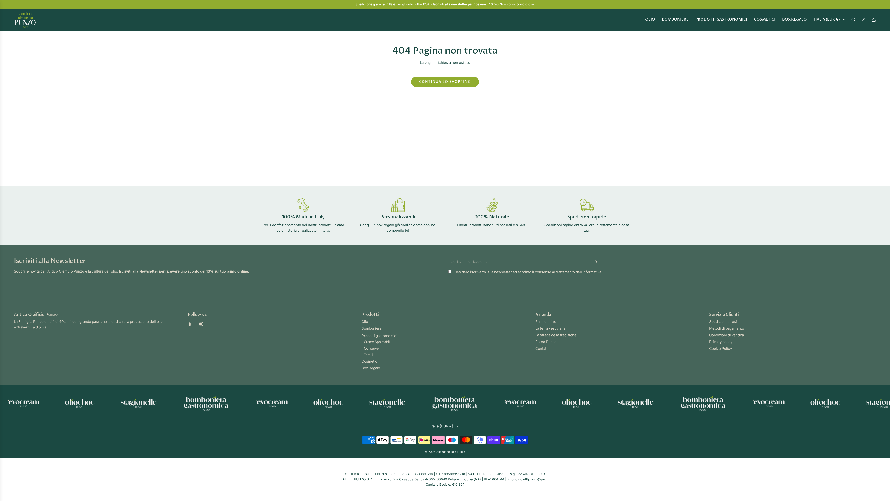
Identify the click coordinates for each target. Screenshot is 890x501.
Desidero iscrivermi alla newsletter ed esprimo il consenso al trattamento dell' (527, 272)
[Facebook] (190, 324)
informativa (592, 272)
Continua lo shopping (445, 82)
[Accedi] (863, 20)
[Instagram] (201, 324)
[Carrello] (874, 20)
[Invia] (596, 262)
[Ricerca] (853, 20)
